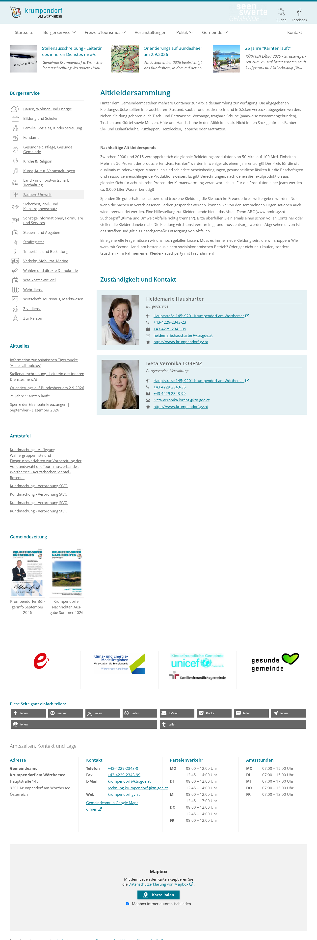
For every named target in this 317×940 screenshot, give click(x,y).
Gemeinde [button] (212, 32)
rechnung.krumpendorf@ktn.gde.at (138, 787)
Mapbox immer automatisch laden (161, 903)
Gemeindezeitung (28, 537)
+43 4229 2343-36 (170, 387)
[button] (28, 713)
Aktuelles (19, 346)
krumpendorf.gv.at (124, 794)
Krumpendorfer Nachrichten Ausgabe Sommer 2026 (66, 607)
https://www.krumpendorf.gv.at (181, 341)
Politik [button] (182, 32)
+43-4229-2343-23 (170, 322)
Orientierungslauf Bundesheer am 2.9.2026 (47, 387)
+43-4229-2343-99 (170, 328)
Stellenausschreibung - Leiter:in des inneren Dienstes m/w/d (47, 376)
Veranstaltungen (150, 32)
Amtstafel (20, 436)
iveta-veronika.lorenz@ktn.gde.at (182, 399)
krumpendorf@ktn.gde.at (129, 781)
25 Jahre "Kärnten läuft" (30, 395)
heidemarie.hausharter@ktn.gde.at (183, 335)
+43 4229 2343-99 (170, 393)
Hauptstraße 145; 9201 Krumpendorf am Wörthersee (201, 315)
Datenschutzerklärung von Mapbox (161, 884)
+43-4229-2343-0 (123, 768)
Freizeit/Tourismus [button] (102, 32)
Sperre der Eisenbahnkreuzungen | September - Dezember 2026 (39, 407)
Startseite (24, 32)
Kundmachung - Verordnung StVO (39, 485)
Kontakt (294, 32)
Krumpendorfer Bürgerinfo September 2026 (27, 607)
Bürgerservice (25, 93)
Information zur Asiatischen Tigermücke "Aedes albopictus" (44, 362)
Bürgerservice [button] (57, 32)
